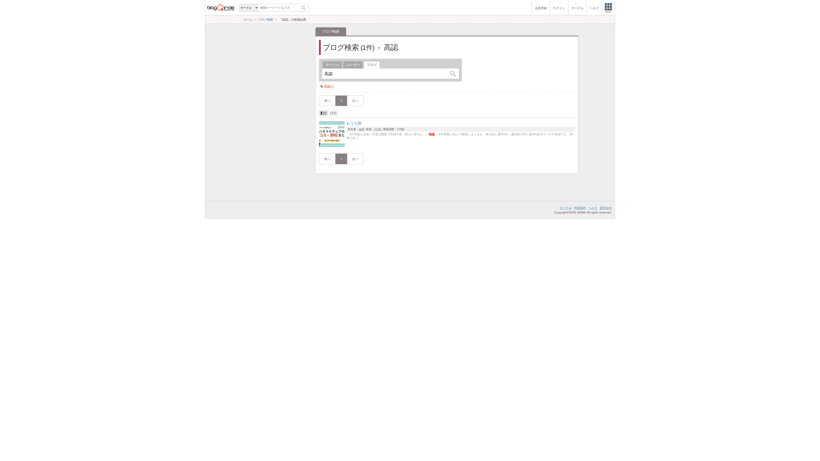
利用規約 (580, 208)
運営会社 (606, 208)
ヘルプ (592, 208)
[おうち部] (332, 145)
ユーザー (353, 65)
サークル (332, 65)
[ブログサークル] (220, 7)
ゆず (361, 129)
